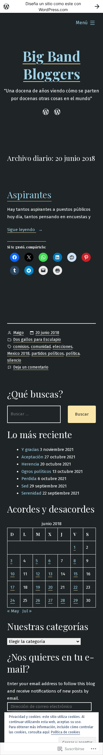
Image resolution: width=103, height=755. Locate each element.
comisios (21, 346)
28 (63, 600)
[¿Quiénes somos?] (56, 112)
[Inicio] (47, 112)
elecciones (62, 346)
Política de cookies (65, 732)
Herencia (30, 464)
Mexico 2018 (18, 353)
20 (50, 587)
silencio (14, 360)
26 (38, 600)
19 (38, 587)
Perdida (29, 478)
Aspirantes (29, 194)
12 (38, 573)
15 (76, 573)
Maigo (18, 332)
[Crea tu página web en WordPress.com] (51, 6)
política (73, 353)
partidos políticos (47, 353)
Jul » (26, 611)
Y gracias (30, 449)
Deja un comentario (30, 368)
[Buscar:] (34, 414)
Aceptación (32, 457)
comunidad (41, 346)
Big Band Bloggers (51, 65)
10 (12, 573)
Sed (25, 486)
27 (50, 600)
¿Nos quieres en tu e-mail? (50, 663)
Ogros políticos (36, 471)
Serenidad (31, 493)
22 (76, 587)
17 (12, 587)
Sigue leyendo (21, 229)
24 (12, 600)
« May (13, 611)
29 (76, 600)
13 (50, 573)
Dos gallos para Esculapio (37, 339)
